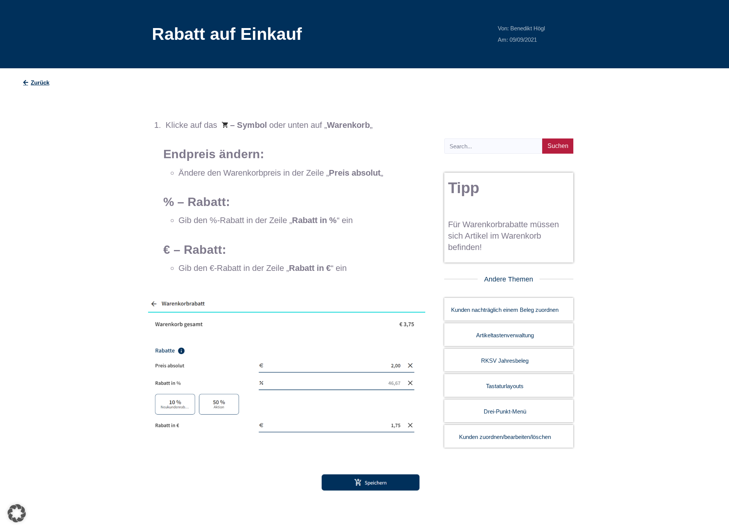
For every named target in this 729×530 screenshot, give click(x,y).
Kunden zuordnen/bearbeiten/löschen (505, 437)
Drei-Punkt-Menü (505, 411)
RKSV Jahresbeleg (505, 360)
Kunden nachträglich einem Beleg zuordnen (505, 310)
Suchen (558, 146)
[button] (16, 513)
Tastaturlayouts (505, 386)
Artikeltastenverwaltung (505, 335)
